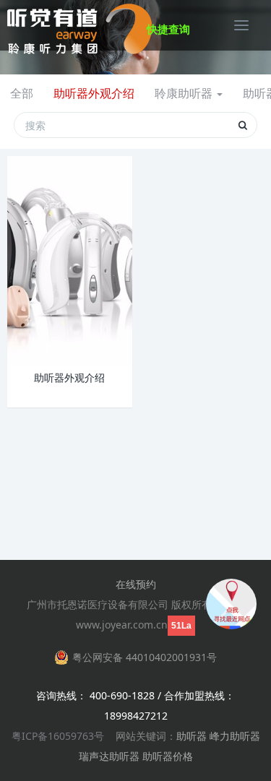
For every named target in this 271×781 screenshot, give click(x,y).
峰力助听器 (235, 736)
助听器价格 (167, 756)
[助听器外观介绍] (69, 260)
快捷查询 (168, 29)
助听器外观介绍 (93, 93)
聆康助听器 (185, 93)
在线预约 (136, 584)
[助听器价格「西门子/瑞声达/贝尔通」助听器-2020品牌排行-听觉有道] (79, 25)
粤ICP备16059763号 (58, 736)
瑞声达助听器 (109, 756)
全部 (21, 93)
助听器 (191, 736)
